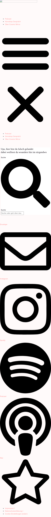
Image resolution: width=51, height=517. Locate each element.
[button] (25, 79)
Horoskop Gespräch (13, 21)
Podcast (8, 19)
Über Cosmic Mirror (12, 24)
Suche (3, 157)
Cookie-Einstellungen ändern (16, 514)
